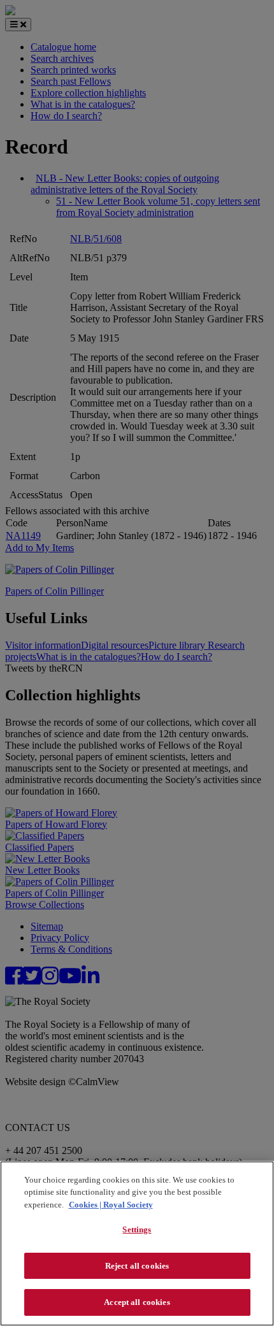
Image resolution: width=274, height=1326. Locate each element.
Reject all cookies (137, 1266)
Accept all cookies (136, 1302)
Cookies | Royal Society (111, 1204)
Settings (136, 1229)
